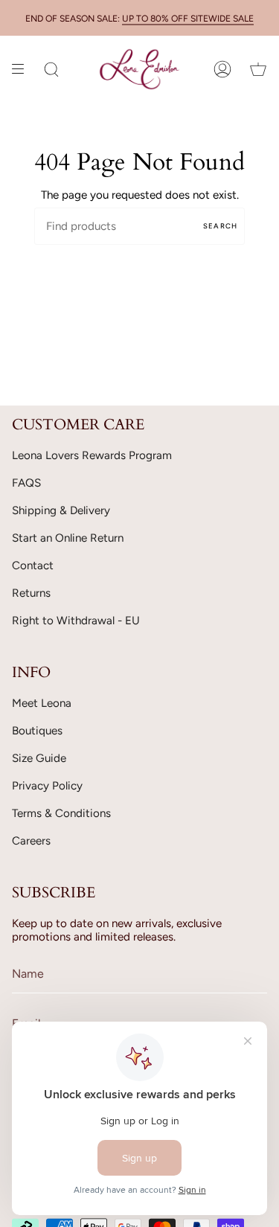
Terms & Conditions (61, 813)
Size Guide (39, 758)
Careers (31, 841)
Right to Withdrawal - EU (76, 620)
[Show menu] (23, 69)
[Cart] (258, 69)
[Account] (222, 69)
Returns (31, 593)
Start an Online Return (68, 538)
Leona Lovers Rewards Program (92, 455)
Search (220, 226)
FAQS (26, 483)
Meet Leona (41, 703)
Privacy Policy (47, 785)
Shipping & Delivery (61, 510)
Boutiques (37, 730)
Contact (33, 565)
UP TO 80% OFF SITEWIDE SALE (188, 18)
